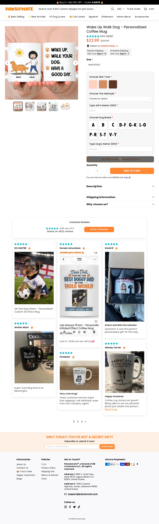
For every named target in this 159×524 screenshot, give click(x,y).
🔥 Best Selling (16, 16)
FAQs (44, 478)
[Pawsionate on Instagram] (65, 507)
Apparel (93, 16)
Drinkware (107, 16)
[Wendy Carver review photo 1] (124, 372)
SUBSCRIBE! (107, 446)
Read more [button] (111, 409)
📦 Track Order (24, 471)
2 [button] (77, 421)
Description (94, 186)
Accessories (142, 16)
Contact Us (22, 467)
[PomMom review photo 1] (79, 375)
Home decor (124, 16)
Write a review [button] (99, 229)
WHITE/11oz (94, 64)
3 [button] (81, 421)
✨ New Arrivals (37, 16)
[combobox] (76, 9)
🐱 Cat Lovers (77, 16)
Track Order (134, 8)
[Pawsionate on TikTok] (79, 507)
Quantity (91, 165)
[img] (20, 244)
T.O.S (43, 464)
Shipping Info (48, 471)
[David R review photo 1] (124, 287)
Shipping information (100, 197)
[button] (93, 36)
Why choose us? (97, 204)
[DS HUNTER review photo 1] (34, 278)
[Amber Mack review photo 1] (34, 357)
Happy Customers (26, 475)
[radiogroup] (120, 84)
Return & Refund (49, 475)
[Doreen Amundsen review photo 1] (79, 294)
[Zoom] (41, 63)
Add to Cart (132, 170)
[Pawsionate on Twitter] (74, 507)
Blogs (19, 478)
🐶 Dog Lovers (57, 16)
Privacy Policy (48, 467)
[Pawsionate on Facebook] (70, 507)
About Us (21, 464)
